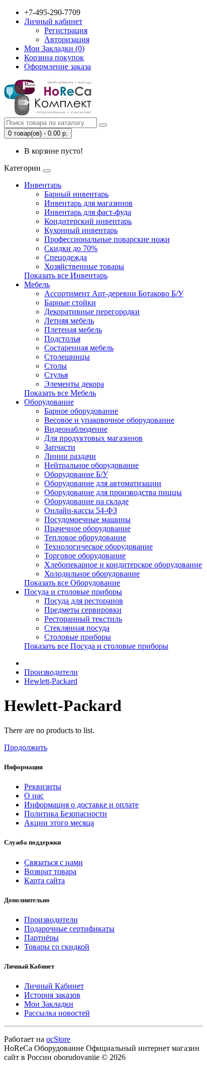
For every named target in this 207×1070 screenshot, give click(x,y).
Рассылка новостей (57, 1013)
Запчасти (59, 447)
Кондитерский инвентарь (88, 221)
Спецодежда (65, 257)
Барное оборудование (81, 411)
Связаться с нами (53, 862)
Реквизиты (42, 786)
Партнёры (41, 937)
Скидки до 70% (70, 248)
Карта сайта (44, 880)
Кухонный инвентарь (81, 230)
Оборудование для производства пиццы (113, 492)
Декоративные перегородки (92, 311)
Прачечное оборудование (87, 528)
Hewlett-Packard (50, 681)
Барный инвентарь (76, 194)
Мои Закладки (48, 1004)
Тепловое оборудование (85, 537)
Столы (55, 366)
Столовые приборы (77, 637)
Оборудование (49, 402)
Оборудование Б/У (76, 474)
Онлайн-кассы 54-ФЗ (80, 510)
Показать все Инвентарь (66, 275)
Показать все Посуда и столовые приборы (96, 646)
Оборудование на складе (86, 501)
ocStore (58, 1039)
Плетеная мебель (73, 329)
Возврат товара (50, 871)
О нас (34, 795)
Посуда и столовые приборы (73, 591)
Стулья (56, 375)
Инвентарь (42, 185)
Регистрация (65, 30)
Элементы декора (74, 384)
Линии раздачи (70, 456)
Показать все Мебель (60, 393)
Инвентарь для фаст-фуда (87, 212)
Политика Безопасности (65, 813)
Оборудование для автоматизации (102, 483)
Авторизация (66, 39)
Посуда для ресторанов (83, 601)
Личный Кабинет (54, 986)
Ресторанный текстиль (83, 619)
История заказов (52, 995)
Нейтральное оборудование (91, 465)
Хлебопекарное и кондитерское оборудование (123, 564)
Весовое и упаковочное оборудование (109, 420)
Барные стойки (70, 302)
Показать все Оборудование (72, 582)
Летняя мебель (69, 320)
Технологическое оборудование (98, 546)
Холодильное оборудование (92, 573)
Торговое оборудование (85, 555)
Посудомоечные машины (87, 519)
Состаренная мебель (79, 347)
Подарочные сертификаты (69, 928)
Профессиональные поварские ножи (107, 239)
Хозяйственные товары (84, 266)
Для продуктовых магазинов (93, 438)
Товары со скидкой (56, 946)
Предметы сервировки (83, 610)
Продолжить (25, 747)
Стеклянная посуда (77, 628)
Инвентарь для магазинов (88, 203)
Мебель (37, 284)
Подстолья (62, 338)
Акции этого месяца (59, 822)
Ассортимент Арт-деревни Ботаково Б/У (113, 293)
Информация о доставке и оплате (81, 804)
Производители (51, 672)
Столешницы (67, 356)
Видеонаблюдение (76, 429)
